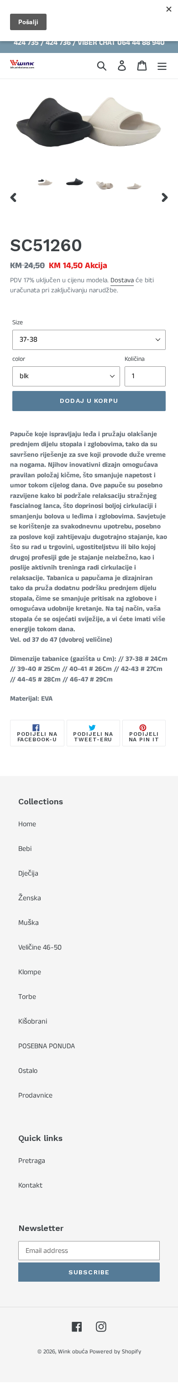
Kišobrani (32, 1021)
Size (17, 322)
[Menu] (162, 66)
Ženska (29, 898)
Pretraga (31, 1161)
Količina (135, 359)
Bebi (24, 849)
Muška (28, 923)
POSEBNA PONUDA (46, 1046)
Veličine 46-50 (40, 947)
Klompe (29, 972)
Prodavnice (35, 1095)
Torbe (27, 997)
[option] (45, 185)
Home (27, 824)
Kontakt (30, 1185)
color (18, 359)
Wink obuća (73, 1351)
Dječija (28, 873)
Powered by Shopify (115, 1351)
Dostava (122, 280)
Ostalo (27, 1071)
